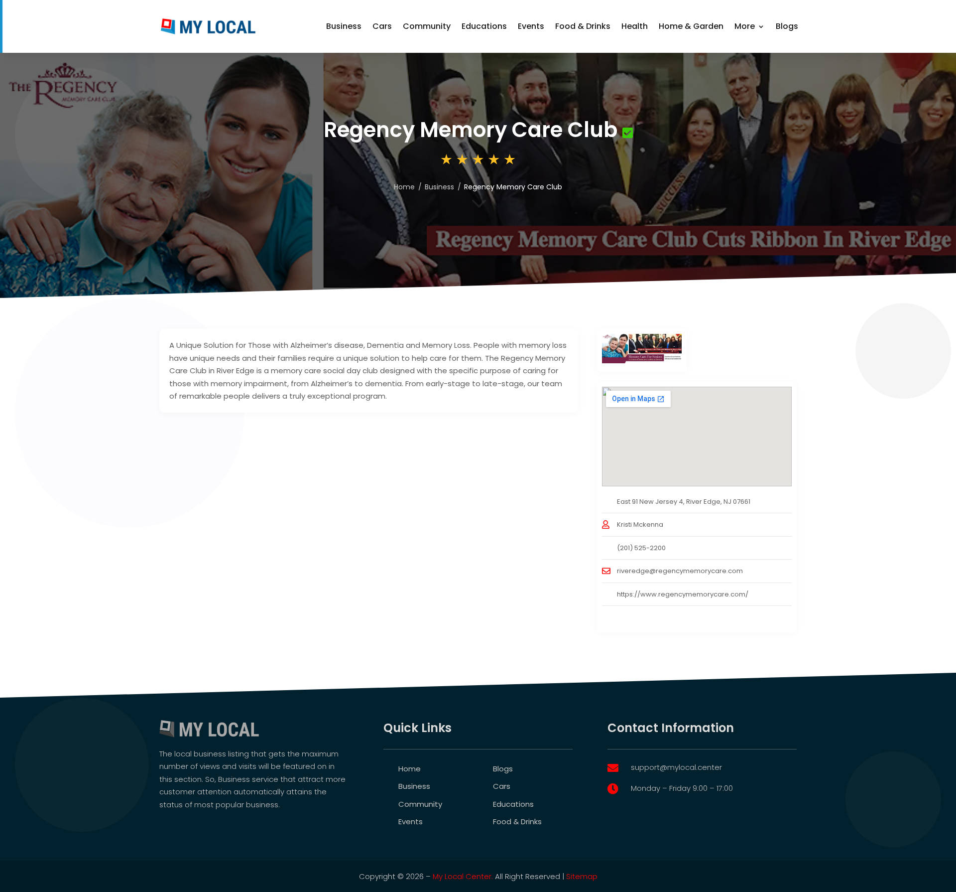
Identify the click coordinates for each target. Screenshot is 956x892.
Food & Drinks (582, 26)
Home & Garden (691, 26)
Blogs (787, 26)
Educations (484, 26)
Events (531, 26)
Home (409, 768)
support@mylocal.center (676, 767)
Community (427, 26)
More (744, 26)
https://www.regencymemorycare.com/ (682, 594)
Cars (382, 26)
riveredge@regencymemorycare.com (680, 571)
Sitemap (582, 876)
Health (634, 26)
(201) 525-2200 (641, 548)
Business (343, 26)
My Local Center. (463, 876)
